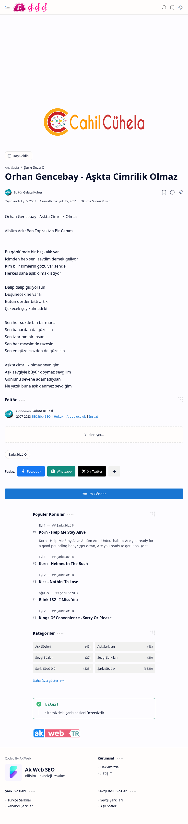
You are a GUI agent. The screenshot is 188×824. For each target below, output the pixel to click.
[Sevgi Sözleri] (63, 657)
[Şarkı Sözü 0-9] (63, 668)
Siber (41, 416)
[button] (7, 7)
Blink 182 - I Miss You (58, 599)
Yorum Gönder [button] (94, 493)
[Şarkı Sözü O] (17, 454)
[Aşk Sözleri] (63, 646)
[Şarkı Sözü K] (65, 525)
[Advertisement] (94, 54)
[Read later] (164, 192)
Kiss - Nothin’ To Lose (58, 581)
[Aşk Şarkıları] (125, 646)
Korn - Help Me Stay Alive (62, 532)
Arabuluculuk (76, 416)
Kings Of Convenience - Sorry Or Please (75, 617)
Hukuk (58, 416)
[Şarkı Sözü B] (69, 593)
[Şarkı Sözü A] (125, 668)
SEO (34, 416)
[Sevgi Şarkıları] (125, 657)
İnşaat (93, 416)
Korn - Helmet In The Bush (63, 563)
